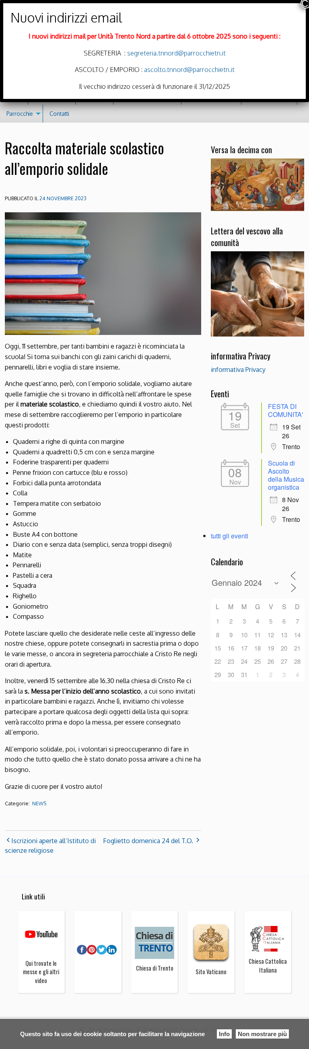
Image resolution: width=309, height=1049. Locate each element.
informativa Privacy (238, 369)
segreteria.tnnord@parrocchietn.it (176, 53)
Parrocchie (19, 113)
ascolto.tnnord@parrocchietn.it (189, 70)
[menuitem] (21, 114)
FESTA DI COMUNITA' (285, 410)
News (39, 804)
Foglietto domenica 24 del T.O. (148, 841)
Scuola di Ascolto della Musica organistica (286, 475)
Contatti (59, 113)
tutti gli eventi (229, 535)
